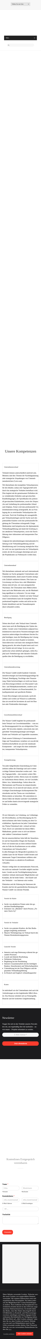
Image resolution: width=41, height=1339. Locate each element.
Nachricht (6, 1214)
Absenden (7, 1232)
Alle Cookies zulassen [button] (25, 1334)
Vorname (5, 1191)
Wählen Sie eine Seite (17, 4)
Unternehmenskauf (10, 565)
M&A (7, 38)
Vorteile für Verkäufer (11, 923)
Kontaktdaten (8, 1196)
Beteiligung (8, 617)
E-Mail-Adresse (7, 1203)
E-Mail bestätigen (27, 1203)
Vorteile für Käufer (10, 898)
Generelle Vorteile (10, 947)
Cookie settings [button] (8, 1334)
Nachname (25, 1191)
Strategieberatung (9, 760)
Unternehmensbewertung (12, 667)
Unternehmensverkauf (11, 467)
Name (5, 1184)
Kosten (6, 984)
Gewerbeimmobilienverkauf (13, 715)
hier (10, 1329)
